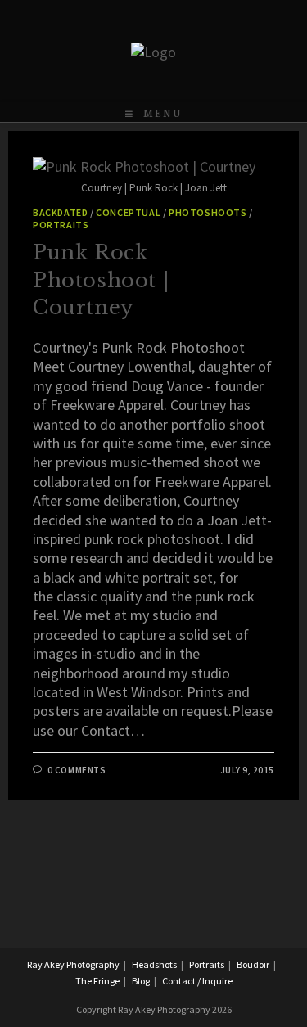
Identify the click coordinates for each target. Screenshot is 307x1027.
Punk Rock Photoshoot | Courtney (101, 280)
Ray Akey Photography (73, 964)
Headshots (154, 964)
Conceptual (128, 212)
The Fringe (97, 981)
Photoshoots (208, 212)
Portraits (60, 224)
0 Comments (76, 770)
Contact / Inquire (197, 981)
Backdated (60, 212)
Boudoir (253, 964)
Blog (141, 981)
